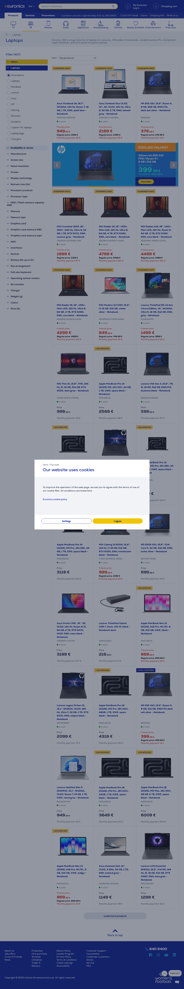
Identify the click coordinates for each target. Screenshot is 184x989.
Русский (54, 464)
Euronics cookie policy (55, 499)
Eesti (45, 464)
